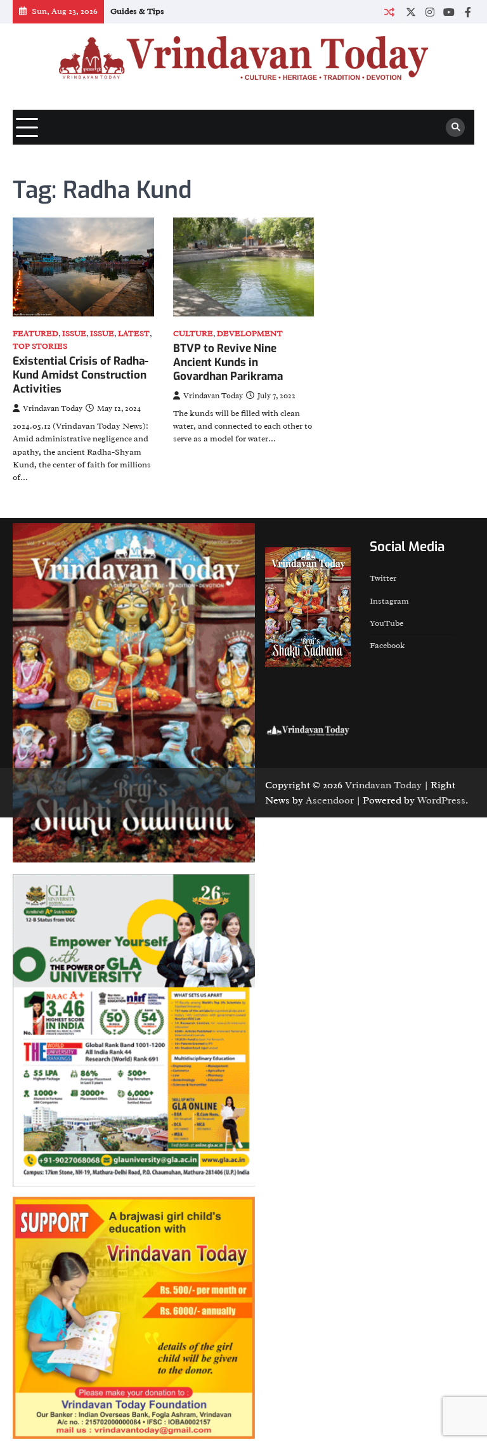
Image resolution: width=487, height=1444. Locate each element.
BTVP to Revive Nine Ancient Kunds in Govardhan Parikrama (228, 362)
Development (250, 334)
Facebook (387, 645)
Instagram (389, 600)
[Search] (455, 127)
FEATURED (35, 334)
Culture (193, 334)
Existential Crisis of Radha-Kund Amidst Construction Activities (80, 375)
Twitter (383, 578)
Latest (134, 334)
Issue (74, 334)
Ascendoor (330, 800)
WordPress (441, 800)
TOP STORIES (40, 346)
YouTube (386, 623)
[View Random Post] (389, 11)
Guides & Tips (137, 11)
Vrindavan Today (52, 408)
